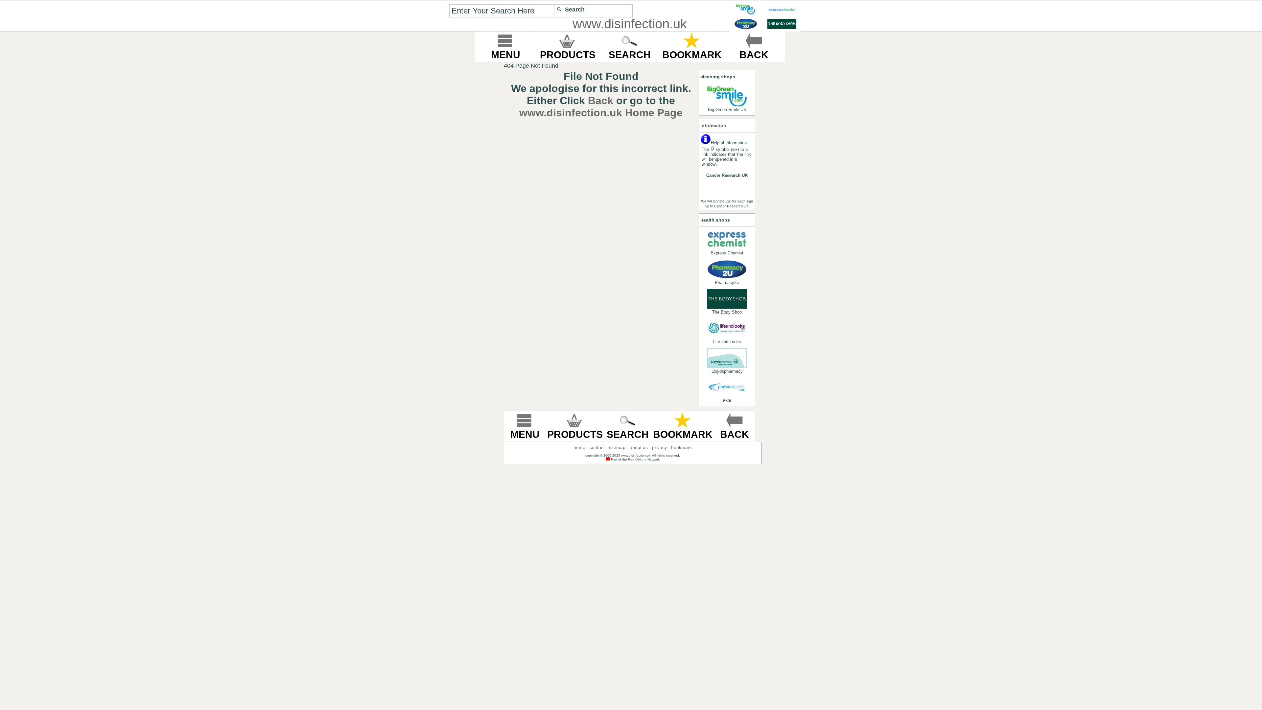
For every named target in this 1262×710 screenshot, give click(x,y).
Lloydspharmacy (727, 371)
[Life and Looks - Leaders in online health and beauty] (727, 328)
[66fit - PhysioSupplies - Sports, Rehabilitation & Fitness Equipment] (727, 387)
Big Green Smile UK (727, 109)
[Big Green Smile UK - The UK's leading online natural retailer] (727, 96)
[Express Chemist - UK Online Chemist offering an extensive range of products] (727, 239)
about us (639, 447)
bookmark (681, 447)
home (579, 447)
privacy (659, 447)
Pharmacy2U (727, 282)
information (713, 125)
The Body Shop (727, 312)
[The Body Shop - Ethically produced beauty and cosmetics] (727, 299)
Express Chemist (727, 252)
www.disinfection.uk (630, 23)
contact (597, 447)
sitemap (617, 447)
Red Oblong (637, 459)
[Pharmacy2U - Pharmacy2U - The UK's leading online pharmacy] (727, 269)
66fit (727, 400)
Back (600, 100)
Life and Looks (727, 341)
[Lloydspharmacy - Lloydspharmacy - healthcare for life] (727, 358)
